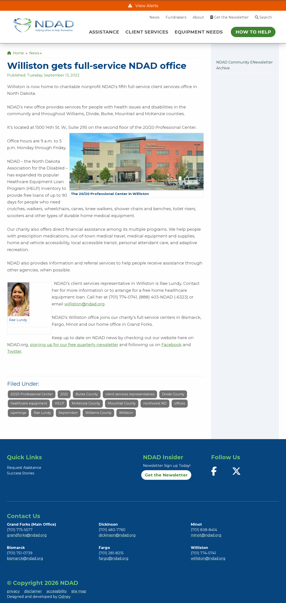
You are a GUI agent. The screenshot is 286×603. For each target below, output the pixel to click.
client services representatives (129, 394)
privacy (13, 591)
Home (17, 53)
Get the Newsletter (231, 17)
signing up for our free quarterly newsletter (74, 344)
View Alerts (146, 5)
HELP (59, 403)
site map (78, 591)
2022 (64, 394)
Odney (64, 597)
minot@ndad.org (206, 535)
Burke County (87, 394)
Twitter (14, 351)
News (154, 17)
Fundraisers (176, 17)
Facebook (172, 344)
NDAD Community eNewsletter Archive (244, 65)
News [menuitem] (34, 53)
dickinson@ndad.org (117, 535)
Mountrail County (122, 403)
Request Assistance (24, 467)
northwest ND (155, 403)
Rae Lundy (42, 413)
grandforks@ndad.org (27, 535)
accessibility (56, 591)
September (68, 413)
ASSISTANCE (104, 32)
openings (18, 413)
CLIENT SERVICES (146, 32)
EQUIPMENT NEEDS (199, 32)
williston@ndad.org (84, 304)
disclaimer (33, 591)
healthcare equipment (29, 403)
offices (179, 403)
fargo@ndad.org (113, 558)
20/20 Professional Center (32, 394)
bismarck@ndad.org (25, 558)
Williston (126, 413)
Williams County (98, 413)
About (198, 17)
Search (265, 17)
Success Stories (20, 473)
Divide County (173, 394)
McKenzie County (86, 403)
